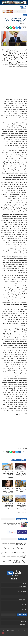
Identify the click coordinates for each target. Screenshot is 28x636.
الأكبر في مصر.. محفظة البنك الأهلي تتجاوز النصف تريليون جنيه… (11, 524)
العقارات (25, 15)
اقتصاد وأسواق (22, 586)
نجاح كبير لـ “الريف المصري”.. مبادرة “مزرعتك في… (14, 548)
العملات (23, 604)
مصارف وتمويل (22, 589)
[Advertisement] (14, 82)
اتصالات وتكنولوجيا (21, 607)
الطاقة (24, 602)
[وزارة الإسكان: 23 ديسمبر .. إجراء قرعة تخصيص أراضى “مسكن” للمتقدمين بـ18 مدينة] (20, 498)
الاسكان (22, 448)
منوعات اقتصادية (22, 599)
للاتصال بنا (8, 631)
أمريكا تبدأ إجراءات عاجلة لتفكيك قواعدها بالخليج (13, 553)
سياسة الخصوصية (14, 632)
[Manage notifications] (3, 633)
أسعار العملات (22, 624)
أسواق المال (23, 583)
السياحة (23, 609)
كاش (19, 448)
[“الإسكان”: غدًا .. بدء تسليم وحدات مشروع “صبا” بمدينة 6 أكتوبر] (20, 483)
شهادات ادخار (22, 619)
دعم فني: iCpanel (14, 634)
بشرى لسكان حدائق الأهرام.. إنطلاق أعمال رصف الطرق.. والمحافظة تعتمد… (13, 561)
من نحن (3, 631)
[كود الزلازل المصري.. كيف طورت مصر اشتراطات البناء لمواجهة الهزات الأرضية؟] (20, 466)
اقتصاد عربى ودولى (21, 591)
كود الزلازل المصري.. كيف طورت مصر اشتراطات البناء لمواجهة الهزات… (14, 544)
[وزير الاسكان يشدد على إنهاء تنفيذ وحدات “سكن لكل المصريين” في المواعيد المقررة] (7, 498)
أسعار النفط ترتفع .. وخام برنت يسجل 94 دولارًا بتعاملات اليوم (14, 557)
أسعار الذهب (23, 621)
